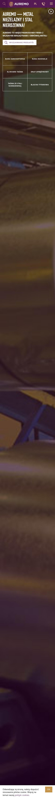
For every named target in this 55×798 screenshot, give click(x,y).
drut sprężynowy (40, 72)
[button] (51, 11)
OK (48, 789)
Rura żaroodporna (15, 59)
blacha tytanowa (40, 85)
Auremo (19, 4)
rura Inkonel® (39, 59)
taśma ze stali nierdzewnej (15, 84)
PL (35, 4)
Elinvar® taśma (15, 72)
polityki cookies (22, 795)
